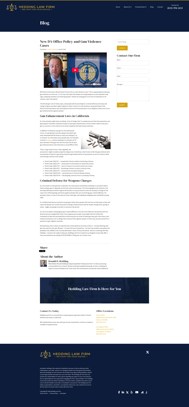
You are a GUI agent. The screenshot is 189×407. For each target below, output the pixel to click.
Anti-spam (63, 393)
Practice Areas (140, 7)
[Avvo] (142, 392)
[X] (147, 353)
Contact (160, 7)
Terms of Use (44, 393)
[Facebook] (119, 393)
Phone (119, 68)
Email (119, 76)
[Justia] (146, 392)
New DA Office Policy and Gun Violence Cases (70, 43)
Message (120, 84)
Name (119, 60)
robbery (49, 140)
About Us (127, 7)
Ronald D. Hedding (51, 49)
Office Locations (105, 311)
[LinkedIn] (123, 393)
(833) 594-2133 (175, 8)
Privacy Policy (54, 393)
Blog (151, 7)
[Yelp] (132, 393)
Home (118, 7)
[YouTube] (137, 393)
